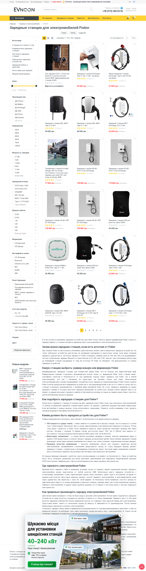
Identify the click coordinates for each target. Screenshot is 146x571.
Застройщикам (36, 2)
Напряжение (17, 126)
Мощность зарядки (20, 153)
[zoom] (71, 44)
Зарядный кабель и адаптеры (20, 66)
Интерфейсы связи (20, 253)
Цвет (14, 343)
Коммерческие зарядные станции (22, 50)
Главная (13, 24)
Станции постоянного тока (23, 45)
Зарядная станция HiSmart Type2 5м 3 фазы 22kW (87, 267)
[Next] (100, 330)
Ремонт (47, 2)
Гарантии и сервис (124, 555)
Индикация (17, 239)
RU (134, 2)
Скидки (15, 337)
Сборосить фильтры (22, 350)
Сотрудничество (22, 2)
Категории (19, 18)
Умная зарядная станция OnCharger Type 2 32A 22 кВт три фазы (120, 76)
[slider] (12, 86)
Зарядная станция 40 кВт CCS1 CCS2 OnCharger (87, 170)
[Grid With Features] (48, 38)
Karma (73, 33)
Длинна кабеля (18, 210)
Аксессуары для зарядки (22, 70)
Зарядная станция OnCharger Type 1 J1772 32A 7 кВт (120, 312)
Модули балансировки (21, 74)
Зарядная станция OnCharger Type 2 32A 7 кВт (120, 267)
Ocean (64, 33)
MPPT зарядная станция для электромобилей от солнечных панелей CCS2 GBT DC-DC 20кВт (26, 373)
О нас (12, 2)
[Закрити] (120, 515)
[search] (91, 9)
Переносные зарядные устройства (21, 60)
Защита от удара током (22, 323)
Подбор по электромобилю (29, 24)
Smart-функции (18, 280)
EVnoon (12, 552)
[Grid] (44, 38)
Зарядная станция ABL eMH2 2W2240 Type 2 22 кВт (56, 312)
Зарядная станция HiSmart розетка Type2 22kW (119, 221)
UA (130, 2)
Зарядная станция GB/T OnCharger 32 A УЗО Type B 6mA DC (87, 313)
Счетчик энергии (19, 309)
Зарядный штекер (20, 182)
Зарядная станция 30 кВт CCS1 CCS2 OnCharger (119, 170)
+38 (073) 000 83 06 (113, 11)
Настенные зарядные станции (20, 55)
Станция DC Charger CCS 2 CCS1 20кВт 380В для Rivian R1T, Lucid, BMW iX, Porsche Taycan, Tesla (27, 406)
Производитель (19, 97)
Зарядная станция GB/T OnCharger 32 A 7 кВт (118, 124)
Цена (14, 81)
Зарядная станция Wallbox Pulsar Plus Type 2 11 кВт (55, 267)
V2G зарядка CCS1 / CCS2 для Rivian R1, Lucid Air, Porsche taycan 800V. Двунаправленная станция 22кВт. (26, 422)
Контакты (121, 558)
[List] (52, 38)
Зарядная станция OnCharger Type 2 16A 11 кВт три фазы (27, 435)
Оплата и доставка (124, 551)
